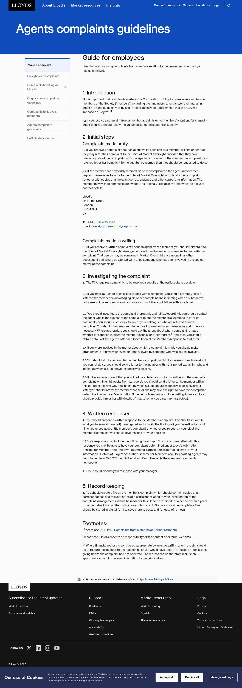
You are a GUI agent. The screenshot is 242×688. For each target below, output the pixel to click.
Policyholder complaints (43, 76)
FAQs (92, 613)
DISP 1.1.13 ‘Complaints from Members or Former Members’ (138, 530)
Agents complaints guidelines (39, 127)
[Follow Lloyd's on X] (29, 648)
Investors (173, 5)
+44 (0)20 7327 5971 (101, 222)
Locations (203, 5)
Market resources (86, 5)
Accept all (166, 677)
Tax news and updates (22, 613)
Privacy (201, 606)
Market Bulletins (18, 606)
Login (216, 5)
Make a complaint (39, 65)
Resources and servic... (99, 579)
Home (80, 579)
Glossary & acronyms (101, 620)
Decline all (192, 677)
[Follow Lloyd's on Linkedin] (38, 648)
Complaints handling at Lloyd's (42, 87)
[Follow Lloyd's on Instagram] (47, 648)
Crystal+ (145, 613)
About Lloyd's (54, 5)
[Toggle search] (228, 5)
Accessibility (96, 627)
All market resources (152, 620)
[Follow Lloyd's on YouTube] (57, 648)
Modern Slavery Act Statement (215, 627)
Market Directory (150, 606)
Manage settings (221, 677)
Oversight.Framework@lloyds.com (114, 226)
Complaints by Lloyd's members (42, 114)
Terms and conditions (209, 620)
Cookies (202, 613)
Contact (159, 5)
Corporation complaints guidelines (43, 101)
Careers (188, 5)
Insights (113, 5)
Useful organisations (101, 634)
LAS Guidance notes (41, 138)
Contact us (95, 606)
